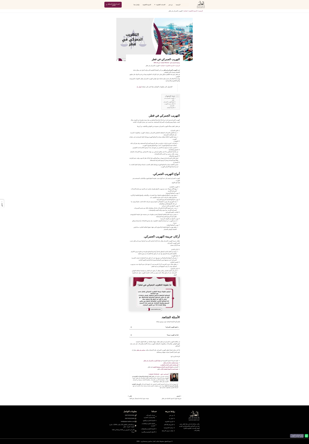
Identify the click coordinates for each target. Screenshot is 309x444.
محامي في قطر (141, 350)
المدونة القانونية (147, 4)
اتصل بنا (139, 87)
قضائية (185, 11)
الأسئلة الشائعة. (170, 107)
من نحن (171, 4)
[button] (2, 204)
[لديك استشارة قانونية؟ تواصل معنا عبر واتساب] (306, 436)
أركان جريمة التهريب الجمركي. (169, 104)
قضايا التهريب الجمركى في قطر (151, 360)
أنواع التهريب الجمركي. (168, 102)
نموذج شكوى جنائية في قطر (170, 362)
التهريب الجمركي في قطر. (169, 99)
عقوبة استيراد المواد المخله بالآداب (169, 369)
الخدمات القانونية (160, 4)
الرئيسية (178, 4)
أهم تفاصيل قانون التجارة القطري (169, 365)
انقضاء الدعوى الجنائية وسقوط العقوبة (163, 367)
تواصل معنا (136, 4)
